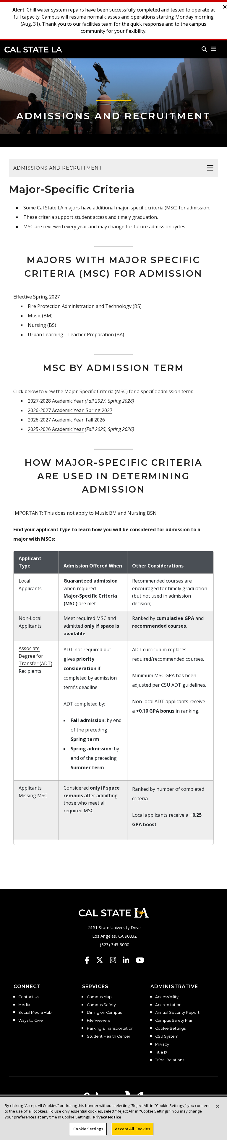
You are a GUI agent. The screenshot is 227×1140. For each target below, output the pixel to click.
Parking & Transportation (110, 1028)
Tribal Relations (169, 1060)
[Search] (204, 49)
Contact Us (28, 997)
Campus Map (99, 997)
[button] (214, 49)
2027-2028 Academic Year (56, 401)
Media (24, 1005)
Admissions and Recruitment (113, 116)
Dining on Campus (104, 1013)
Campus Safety (101, 1005)
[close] (225, 7)
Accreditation (168, 1005)
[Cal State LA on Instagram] (116, 960)
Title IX (161, 1052)
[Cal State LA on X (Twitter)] (102, 960)
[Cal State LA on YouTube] (140, 960)
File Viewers (98, 1020)
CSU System (167, 1036)
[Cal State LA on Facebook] (90, 960)
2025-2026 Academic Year (56, 429)
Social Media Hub (35, 1013)
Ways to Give (30, 1020)
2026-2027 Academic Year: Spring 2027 (70, 410)
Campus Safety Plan (174, 1020)
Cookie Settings (170, 1028)
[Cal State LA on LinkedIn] (129, 960)
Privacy (162, 1044)
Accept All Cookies (132, 1128)
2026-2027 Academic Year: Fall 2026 (66, 419)
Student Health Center (108, 1036)
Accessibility (167, 997)
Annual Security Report (177, 1013)
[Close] (217, 1106)
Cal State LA (33, 50)
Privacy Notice (107, 1117)
